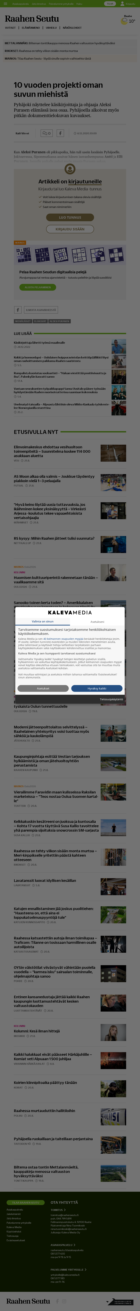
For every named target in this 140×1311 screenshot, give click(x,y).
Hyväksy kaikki (97, 688)
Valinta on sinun (43, 621)
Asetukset (43, 688)
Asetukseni (97, 622)
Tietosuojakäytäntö (111, 699)
